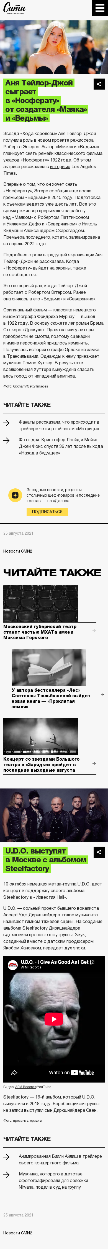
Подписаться (47, 512)
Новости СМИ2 (17, 551)
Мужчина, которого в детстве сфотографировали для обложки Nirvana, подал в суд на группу (53, 1180)
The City (14, 8)
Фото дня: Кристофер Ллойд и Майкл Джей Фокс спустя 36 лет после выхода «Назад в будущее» (61, 446)
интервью (60, 166)
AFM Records (25, 1087)
